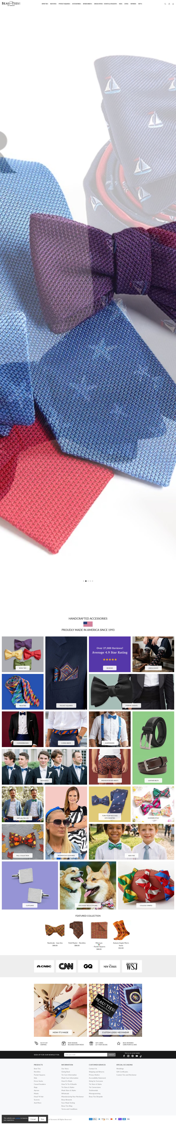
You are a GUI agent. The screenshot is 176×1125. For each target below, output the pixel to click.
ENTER (104, 573)
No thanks (103, 586)
